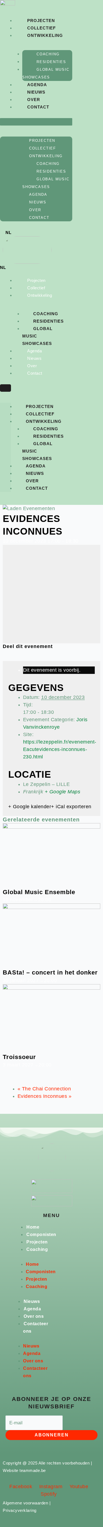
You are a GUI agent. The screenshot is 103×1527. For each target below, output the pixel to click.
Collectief (41, 28)
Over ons (34, 1316)
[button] (36, 122)
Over (33, 99)
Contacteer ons (35, 1327)
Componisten (41, 1234)
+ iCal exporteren (71, 806)
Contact (38, 107)
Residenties (51, 62)
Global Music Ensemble (39, 892)
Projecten (41, 20)
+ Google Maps (62, 791)
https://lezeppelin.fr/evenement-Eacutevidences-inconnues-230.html (59, 749)
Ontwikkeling (45, 35)
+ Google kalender (29, 806)
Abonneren (52, 1435)
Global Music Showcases (45, 73)
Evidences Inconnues (45, 1096)
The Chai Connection (44, 1089)
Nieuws (36, 92)
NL (8, 232)
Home (32, 1227)
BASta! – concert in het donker (50, 972)
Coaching (48, 54)
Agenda (37, 84)
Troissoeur (19, 1057)
